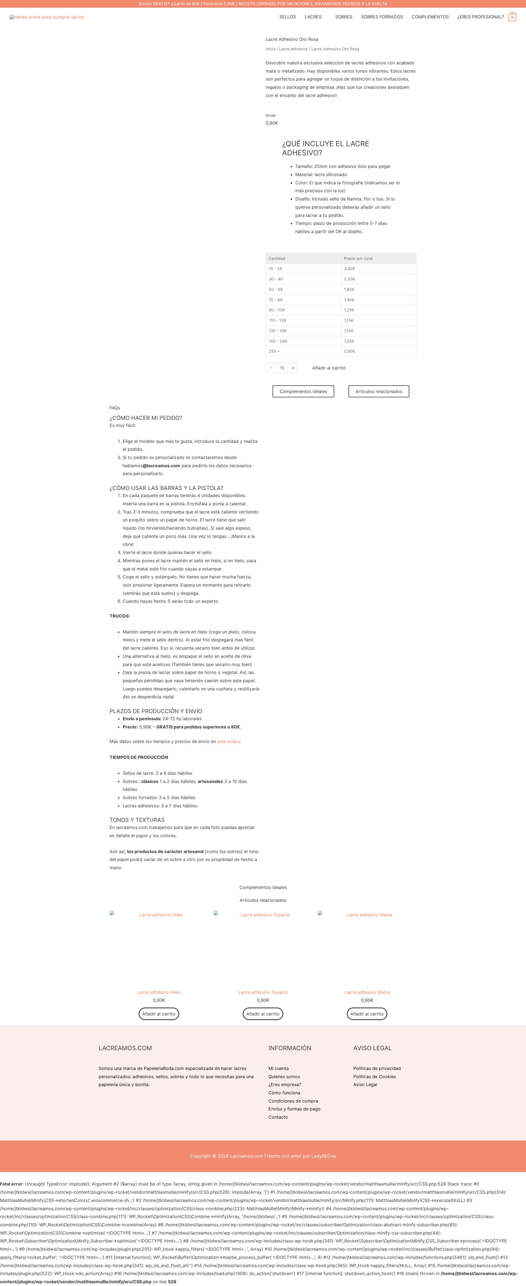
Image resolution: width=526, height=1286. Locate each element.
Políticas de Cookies (374, 1076)
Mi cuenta (278, 1068)
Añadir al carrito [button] (159, 1014)
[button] (185, 417)
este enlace (229, 741)
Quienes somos (284, 1076)
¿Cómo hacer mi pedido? (146, 418)
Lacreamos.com (246, 1156)
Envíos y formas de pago (294, 1109)
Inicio (271, 49)
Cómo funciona (284, 1092)
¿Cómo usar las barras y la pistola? (166, 488)
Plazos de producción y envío (156, 711)
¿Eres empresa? (284, 1084)
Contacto (278, 1117)
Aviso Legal (365, 1084)
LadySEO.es (323, 1156)
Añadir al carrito (329, 368)
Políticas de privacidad (377, 1068)
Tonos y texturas (137, 820)
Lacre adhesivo (293, 49)
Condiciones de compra (293, 1101)
